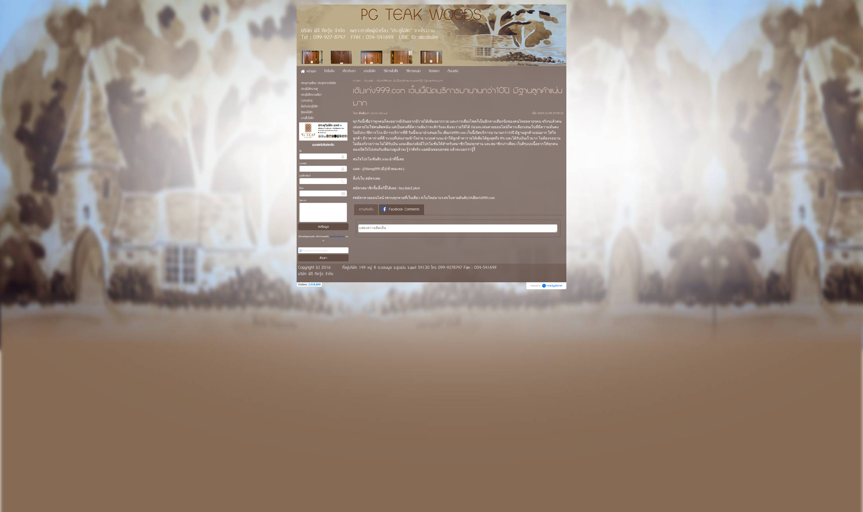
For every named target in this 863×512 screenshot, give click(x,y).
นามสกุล (302, 163)
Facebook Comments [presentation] (404, 209)
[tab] (366, 209)
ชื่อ (300, 151)
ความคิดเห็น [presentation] (366, 209)
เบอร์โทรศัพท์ (305, 176)
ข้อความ (302, 200)
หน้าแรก (356, 81)
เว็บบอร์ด (368, 81)
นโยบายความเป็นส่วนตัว (337, 236)
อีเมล (301, 188)
